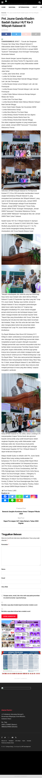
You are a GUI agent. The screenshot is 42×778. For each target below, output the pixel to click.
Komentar (5, 544)
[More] (19, 500)
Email (3, 578)
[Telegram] (26, 496)
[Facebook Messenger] (5, 500)
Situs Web (4, 587)
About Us (4, 740)
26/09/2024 (4, 30)
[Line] (12, 500)
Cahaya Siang (9, 746)
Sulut (35, 7)
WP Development (26, 746)
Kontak (29, 740)
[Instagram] (34, 496)
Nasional (12, 7)
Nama (3, 569)
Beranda (3, 12)
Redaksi (11, 740)
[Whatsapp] (19, 496)
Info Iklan (18, 740)
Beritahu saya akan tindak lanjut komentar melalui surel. (19, 605)
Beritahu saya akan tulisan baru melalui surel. (16, 611)
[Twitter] (12, 496)
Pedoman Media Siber (7, 743)
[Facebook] (5, 496)
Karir (23, 740)
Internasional (24, 7)
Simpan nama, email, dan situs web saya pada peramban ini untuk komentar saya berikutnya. (21, 597)
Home (3, 7)
